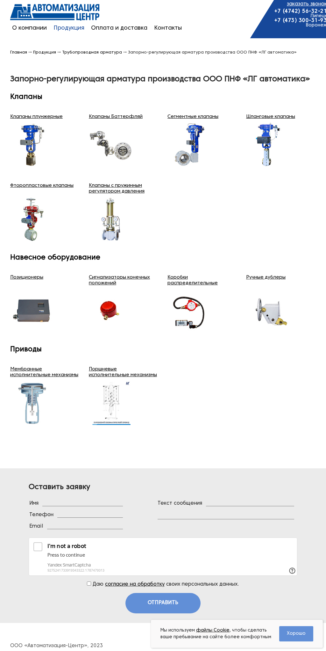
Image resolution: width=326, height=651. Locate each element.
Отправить (163, 603)
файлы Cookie (213, 630)
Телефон (41, 515)
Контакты (168, 28)
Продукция (68, 28)
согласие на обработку (135, 584)
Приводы (26, 349)
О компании (29, 28)
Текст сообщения (180, 503)
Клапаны (26, 97)
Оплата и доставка (119, 28)
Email (36, 526)
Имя (34, 503)
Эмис (54, 12)
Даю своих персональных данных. (165, 584)
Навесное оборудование (55, 257)
